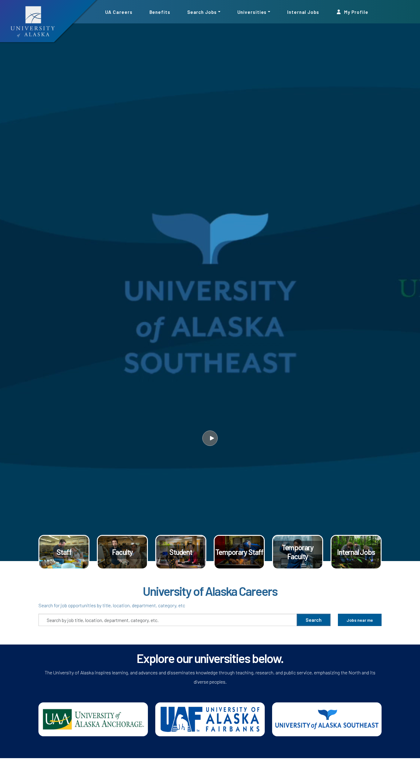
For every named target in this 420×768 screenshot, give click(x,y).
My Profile (355, 11)
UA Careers (119, 11)
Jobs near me (360, 620)
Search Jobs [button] (202, 11)
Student (180, 552)
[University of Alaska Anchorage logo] (93, 719)
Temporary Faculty (298, 552)
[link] (63, 552)
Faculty (122, 552)
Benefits (159, 11)
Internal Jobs (303, 11)
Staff (64, 552)
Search (314, 620)
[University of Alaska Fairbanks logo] (210, 719)
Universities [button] (252, 11)
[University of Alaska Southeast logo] (327, 719)
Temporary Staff (239, 552)
